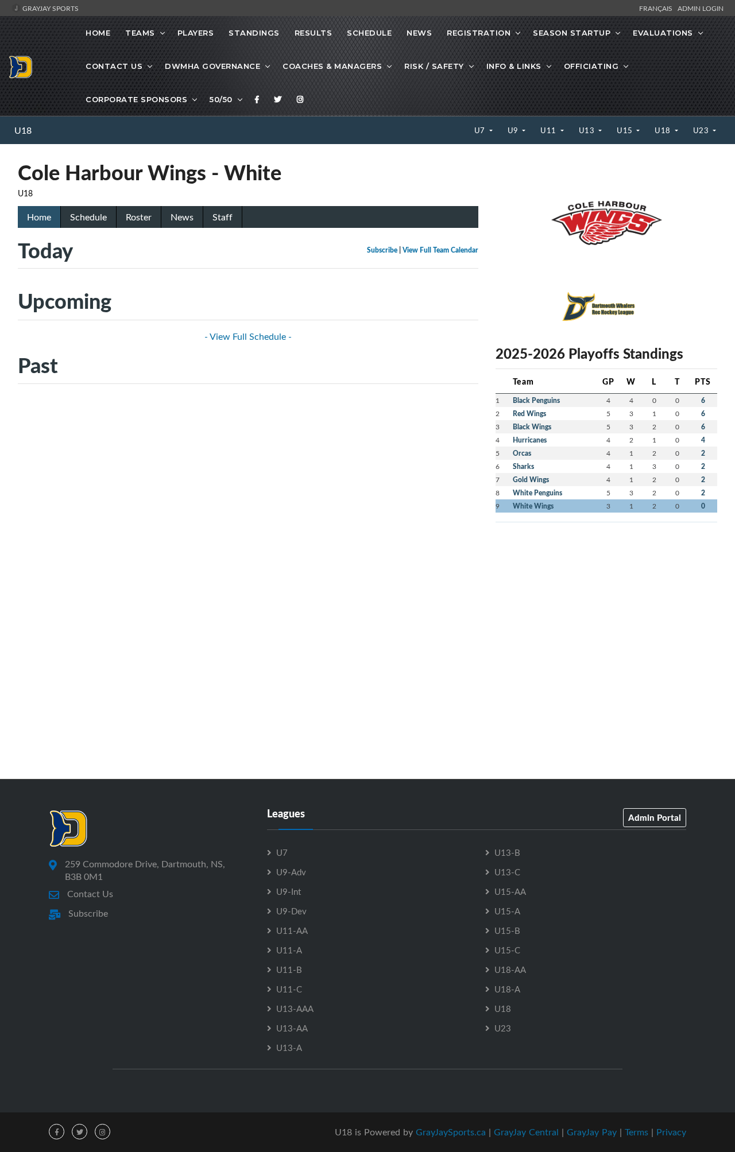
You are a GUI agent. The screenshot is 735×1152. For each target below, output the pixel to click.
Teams (140, 32)
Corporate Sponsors (136, 99)
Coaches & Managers (332, 66)
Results (313, 32)
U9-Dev (291, 911)
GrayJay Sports (50, 8)
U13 (588, 130)
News (419, 32)
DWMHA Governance (212, 66)
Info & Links (513, 66)
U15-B (507, 930)
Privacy (671, 1132)
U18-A (507, 989)
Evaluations (663, 32)
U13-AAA (295, 1008)
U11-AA (292, 930)
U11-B (289, 969)
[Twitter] (278, 99)
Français (657, 8)
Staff (222, 217)
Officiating (591, 66)
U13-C (507, 872)
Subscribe (382, 250)
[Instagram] (300, 99)
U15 (626, 130)
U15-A (507, 911)
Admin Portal (654, 817)
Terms (636, 1132)
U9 (514, 130)
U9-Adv (291, 872)
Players (195, 32)
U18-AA (510, 969)
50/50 (221, 99)
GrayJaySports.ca (451, 1132)
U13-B (507, 852)
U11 (549, 130)
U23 (702, 130)
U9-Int (288, 891)
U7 (481, 130)
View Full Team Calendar (440, 250)
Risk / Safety (434, 66)
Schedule (369, 32)
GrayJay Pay (592, 1132)
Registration (478, 32)
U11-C (289, 989)
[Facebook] (257, 99)
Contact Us (114, 66)
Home (98, 32)
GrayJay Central (526, 1132)
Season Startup (571, 32)
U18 (23, 130)
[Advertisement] (606, 612)
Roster (139, 217)
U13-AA (292, 1028)
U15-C (507, 950)
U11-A (289, 950)
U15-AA (510, 891)
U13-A (289, 1047)
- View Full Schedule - (248, 336)
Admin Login (701, 8)
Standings (254, 32)
